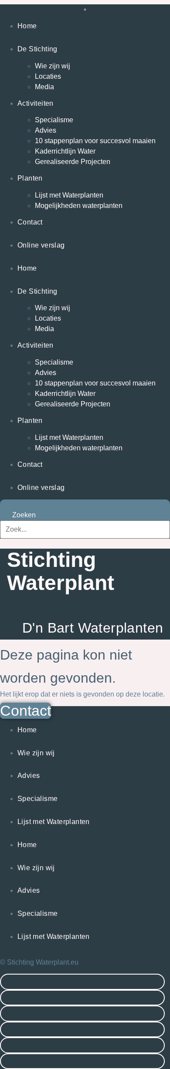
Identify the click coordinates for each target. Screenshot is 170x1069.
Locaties (48, 76)
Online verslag (41, 245)
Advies (45, 130)
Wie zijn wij (52, 66)
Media (44, 86)
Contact (30, 222)
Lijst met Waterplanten (69, 195)
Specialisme (54, 120)
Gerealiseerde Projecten (72, 161)
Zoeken (12, 504)
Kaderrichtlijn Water (65, 151)
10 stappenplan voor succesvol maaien (95, 140)
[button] (82, 982)
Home (27, 26)
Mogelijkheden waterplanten (78, 205)
